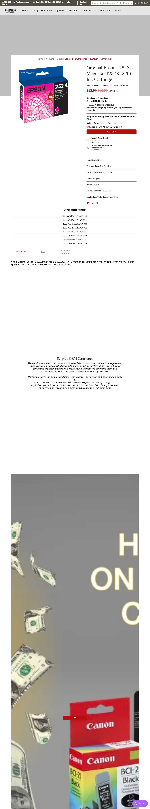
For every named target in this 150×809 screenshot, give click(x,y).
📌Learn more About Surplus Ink (104, 126)
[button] (139, 3)
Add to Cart (111, 132)
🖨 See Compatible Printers (101, 123)
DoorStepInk (93, 85)
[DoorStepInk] (10, 10)
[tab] (21, 252)
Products (50, 59)
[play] (75, 718)
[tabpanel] (75, 262)
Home (40, 59)
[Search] (131, 3)
